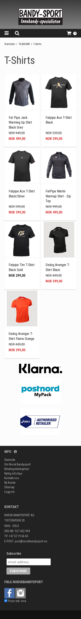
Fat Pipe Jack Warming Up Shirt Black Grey (20, 122)
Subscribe (13, 553)
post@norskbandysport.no (31, 541)
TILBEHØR (24, 44)
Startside (9, 44)
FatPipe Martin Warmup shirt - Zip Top (58, 196)
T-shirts (37, 44)
